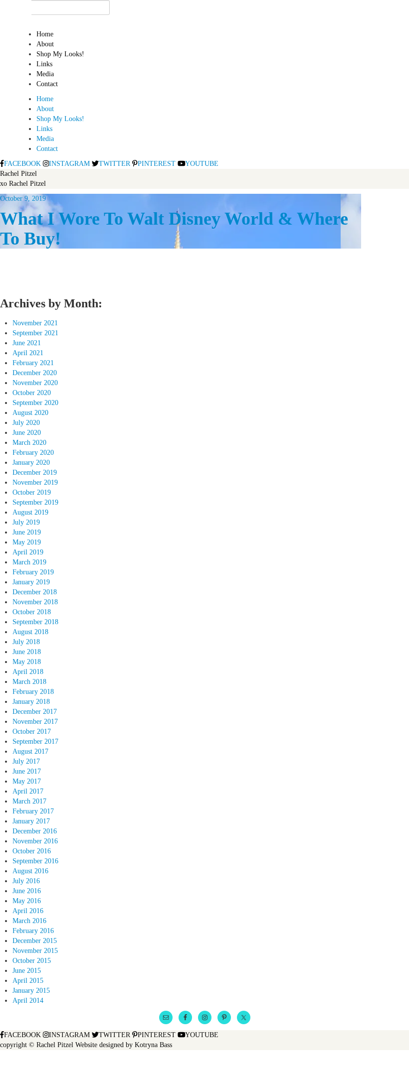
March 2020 (29, 442)
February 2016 (33, 931)
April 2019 (27, 552)
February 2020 (33, 452)
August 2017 (30, 751)
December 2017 (34, 711)
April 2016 (27, 911)
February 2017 (33, 811)
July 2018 (26, 642)
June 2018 (26, 652)
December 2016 (34, 831)
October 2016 (31, 851)
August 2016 (30, 871)
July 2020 (26, 422)
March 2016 (29, 921)
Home (44, 34)
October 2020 (31, 393)
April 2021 (27, 353)
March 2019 (29, 562)
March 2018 (29, 681)
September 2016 (35, 861)
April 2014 (27, 1000)
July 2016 (26, 881)
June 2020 (26, 432)
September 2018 (35, 622)
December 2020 (34, 373)
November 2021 (35, 323)
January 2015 (31, 990)
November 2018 (35, 602)
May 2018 (26, 662)
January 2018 (31, 701)
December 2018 (34, 592)
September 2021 (35, 333)
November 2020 (35, 383)
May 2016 (26, 901)
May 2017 (26, 781)
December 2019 (34, 472)
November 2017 (35, 721)
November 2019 (35, 482)
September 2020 (35, 402)
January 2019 (31, 582)
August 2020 (30, 412)
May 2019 (26, 542)
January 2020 (31, 462)
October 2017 (31, 731)
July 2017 (26, 761)
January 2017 (31, 821)
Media (45, 74)
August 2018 (30, 632)
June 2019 (26, 532)
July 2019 (26, 522)
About (45, 44)
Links (44, 64)
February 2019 (33, 572)
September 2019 (35, 502)
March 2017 (29, 801)
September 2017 (35, 741)
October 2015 (31, 960)
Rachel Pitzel (18, 173)
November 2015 (35, 950)
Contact (47, 84)
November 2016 (35, 841)
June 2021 (26, 343)
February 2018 (33, 691)
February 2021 (33, 363)
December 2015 (34, 940)
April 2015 (27, 980)
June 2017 (26, 771)
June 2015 (26, 970)
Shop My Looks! (60, 54)
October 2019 (31, 492)
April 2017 (27, 791)
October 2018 (31, 612)
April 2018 (27, 671)
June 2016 (26, 891)
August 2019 (30, 512)
